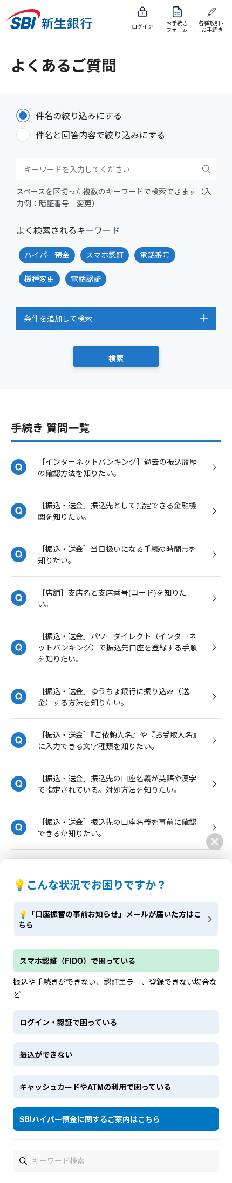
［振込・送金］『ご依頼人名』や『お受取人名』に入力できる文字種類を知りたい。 (117, 740)
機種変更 (39, 278)
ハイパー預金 (47, 254)
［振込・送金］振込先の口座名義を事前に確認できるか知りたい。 (117, 827)
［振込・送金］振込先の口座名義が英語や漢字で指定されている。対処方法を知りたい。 (117, 784)
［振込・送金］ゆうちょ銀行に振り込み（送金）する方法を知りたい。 (113, 696)
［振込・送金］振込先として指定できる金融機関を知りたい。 (117, 511)
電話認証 (86, 278)
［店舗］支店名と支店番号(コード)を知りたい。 (112, 598)
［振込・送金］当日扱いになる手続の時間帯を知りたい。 (117, 554)
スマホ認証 (105, 254)
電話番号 (155, 254)
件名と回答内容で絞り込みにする (100, 135)
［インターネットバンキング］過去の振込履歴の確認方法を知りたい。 (117, 467)
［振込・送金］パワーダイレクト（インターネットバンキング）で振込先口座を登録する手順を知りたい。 (117, 647)
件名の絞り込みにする (79, 115)
